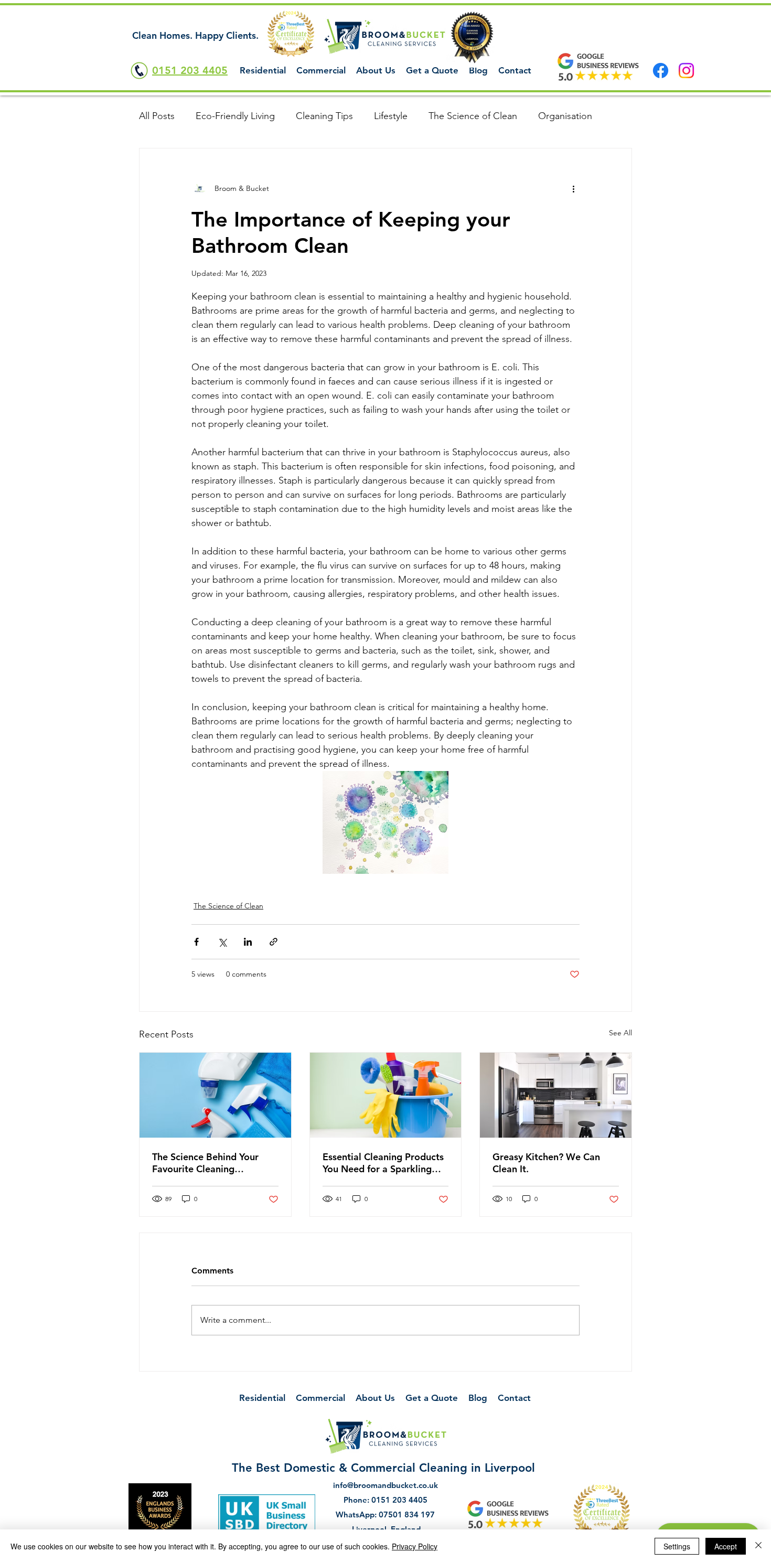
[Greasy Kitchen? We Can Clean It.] (555, 1095)
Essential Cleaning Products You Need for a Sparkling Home (383, 1163)
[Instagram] (686, 70)
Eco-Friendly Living (235, 116)
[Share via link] (274, 942)
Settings (676, 1546)
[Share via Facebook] (196, 942)
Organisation (565, 116)
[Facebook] (660, 70)
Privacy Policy (414, 1546)
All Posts (157, 116)
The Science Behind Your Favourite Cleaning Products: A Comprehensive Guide (212, 1163)
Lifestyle (391, 116)
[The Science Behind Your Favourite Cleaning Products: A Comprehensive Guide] (215, 1095)
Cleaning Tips (324, 116)
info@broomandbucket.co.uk (385, 1485)
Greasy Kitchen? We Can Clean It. (546, 1163)
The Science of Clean (473, 116)
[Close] (758, 1546)
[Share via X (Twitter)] (222, 942)
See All (620, 1032)
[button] (262, 70)
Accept (725, 1546)
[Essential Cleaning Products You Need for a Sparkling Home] (386, 1095)
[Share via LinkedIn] (248, 942)
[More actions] (573, 188)
